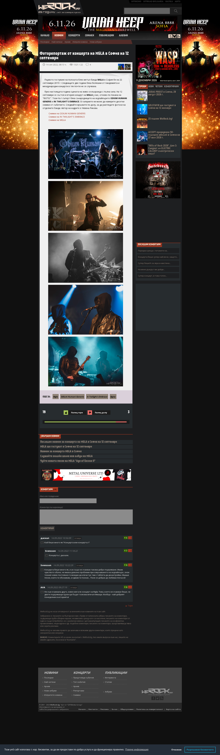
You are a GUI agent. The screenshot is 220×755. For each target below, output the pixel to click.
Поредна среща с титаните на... (153, 250)
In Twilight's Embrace (97, 396)
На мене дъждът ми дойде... (151, 269)
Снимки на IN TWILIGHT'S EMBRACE (67, 116)
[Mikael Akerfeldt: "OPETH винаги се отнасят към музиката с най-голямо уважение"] (128, 67)
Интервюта (110, 677)
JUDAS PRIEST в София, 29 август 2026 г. (162, 93)
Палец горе (77, 412)
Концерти (74, 35)
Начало (45, 35)
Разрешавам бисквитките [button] (200, 749)
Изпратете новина (53, 695)
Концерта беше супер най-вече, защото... (158, 257)
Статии (108, 682)
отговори (78, 538)
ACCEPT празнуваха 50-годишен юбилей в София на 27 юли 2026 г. (164, 135)
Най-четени (57, 42)
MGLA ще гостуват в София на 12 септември (66, 446)
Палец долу (101, 412)
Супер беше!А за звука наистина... (154, 263)
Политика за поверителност (149, 709)
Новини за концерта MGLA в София (61, 451)
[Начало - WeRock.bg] (58, 13)
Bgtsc (113, 396)
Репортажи (78, 690)
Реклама (104, 709)
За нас (114, 709)
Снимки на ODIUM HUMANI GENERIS (67, 113)
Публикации (106, 35)
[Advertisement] (158, 220)
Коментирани (171, 86)
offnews (136, 1)
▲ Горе (129, 605)
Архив (67, 42)
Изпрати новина (80, 42)
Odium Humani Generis (72, 396)
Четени (159, 86)
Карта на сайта (173, 709)
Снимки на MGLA (57, 120)
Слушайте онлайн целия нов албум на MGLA (66, 456)
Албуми (123, 35)
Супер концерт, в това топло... (152, 275)
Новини (58, 35)
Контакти (93, 709)
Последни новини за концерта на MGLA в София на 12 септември (78, 442)
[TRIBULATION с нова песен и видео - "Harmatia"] (121, 67)
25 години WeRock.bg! (160, 119)
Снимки (89, 35)
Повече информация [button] (136, 749)
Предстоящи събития (83, 677)
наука (169, 1)
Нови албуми (96, 42)
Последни (44, 42)
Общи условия (126, 709)
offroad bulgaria (153, 1)
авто (177, 1)
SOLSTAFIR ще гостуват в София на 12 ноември (162, 106)
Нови (151, 86)
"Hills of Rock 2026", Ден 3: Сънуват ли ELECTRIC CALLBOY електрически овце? (162, 150)
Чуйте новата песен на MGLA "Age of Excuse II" (67, 461)
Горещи (142, 86)
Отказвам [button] (176, 749)
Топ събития (79, 682)
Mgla (55, 396)
